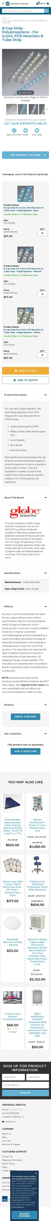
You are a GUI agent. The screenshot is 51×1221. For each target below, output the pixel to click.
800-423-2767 (16, 1109)
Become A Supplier (11, 1144)
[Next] (47, 109)
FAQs (4, 1167)
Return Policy (8, 1163)
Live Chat (6, 1141)
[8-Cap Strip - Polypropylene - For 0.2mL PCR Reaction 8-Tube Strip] (11, 109)
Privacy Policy (17, 1200)
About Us (6, 1134)
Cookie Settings (18, 1207)
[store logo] (17, 3)
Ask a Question (25, 751)
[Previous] (4, 109)
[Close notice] (35, 1173)
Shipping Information (12, 1160)
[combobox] (25, 11)
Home (4, 18)
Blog (4, 1137)
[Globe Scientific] (26, 514)
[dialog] (25, 1196)
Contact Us (7, 1156)
